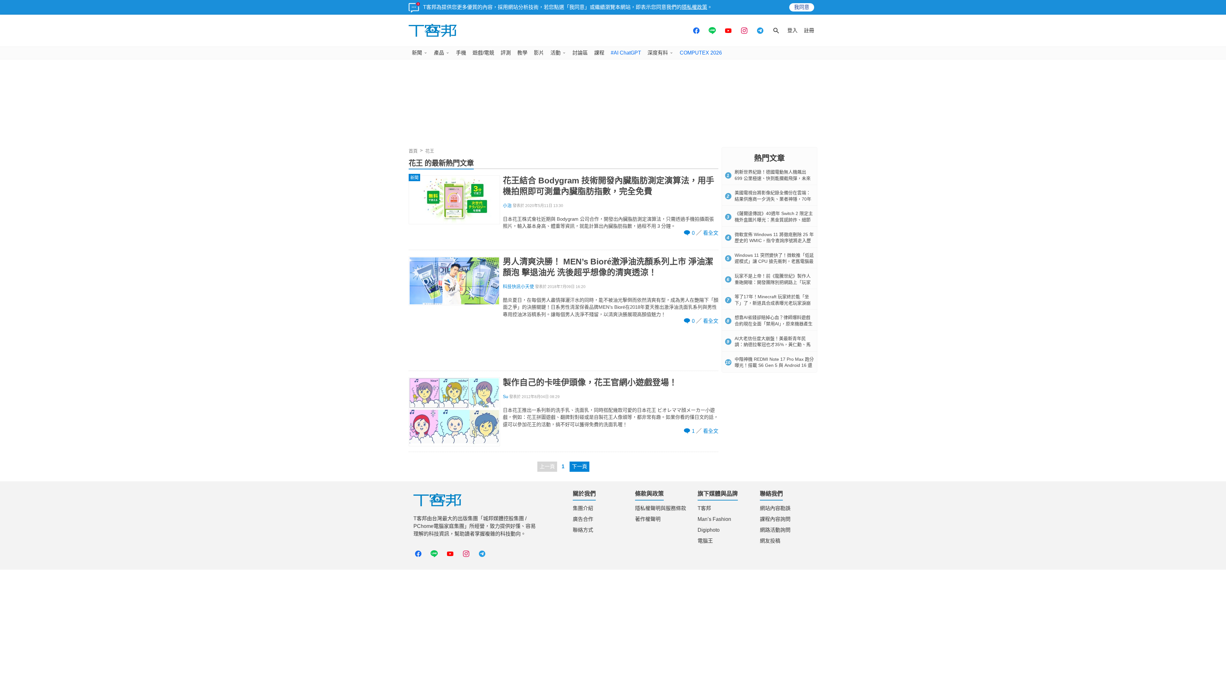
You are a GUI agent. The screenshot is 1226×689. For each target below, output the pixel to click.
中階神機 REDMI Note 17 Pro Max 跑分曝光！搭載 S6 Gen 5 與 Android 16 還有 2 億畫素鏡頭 (774, 365)
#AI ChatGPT (626, 53)
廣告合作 (583, 519)
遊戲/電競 (483, 53)
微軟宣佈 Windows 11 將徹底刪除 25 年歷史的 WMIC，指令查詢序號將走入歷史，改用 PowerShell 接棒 (774, 240)
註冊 (809, 30)
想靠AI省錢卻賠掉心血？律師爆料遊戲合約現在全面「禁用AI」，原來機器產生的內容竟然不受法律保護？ (774, 323)
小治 (507, 205)
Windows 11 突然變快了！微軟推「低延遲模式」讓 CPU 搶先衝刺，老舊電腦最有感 (774, 261)
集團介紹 (583, 508)
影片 (539, 53)
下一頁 (579, 466)
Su (505, 396)
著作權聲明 (648, 519)
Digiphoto (709, 530)
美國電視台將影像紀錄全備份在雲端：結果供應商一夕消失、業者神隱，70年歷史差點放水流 (773, 199)
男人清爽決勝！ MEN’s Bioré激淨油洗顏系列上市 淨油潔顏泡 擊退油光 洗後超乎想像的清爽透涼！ (608, 267)
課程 (599, 53)
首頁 (413, 151)
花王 (429, 151)
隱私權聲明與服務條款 (660, 508)
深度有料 (657, 53)
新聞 (417, 53)
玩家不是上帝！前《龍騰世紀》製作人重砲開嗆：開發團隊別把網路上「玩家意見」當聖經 (773, 282)
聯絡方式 (583, 530)
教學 (522, 53)
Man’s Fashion (714, 519)
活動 (555, 53)
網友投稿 (770, 541)
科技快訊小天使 (518, 286)
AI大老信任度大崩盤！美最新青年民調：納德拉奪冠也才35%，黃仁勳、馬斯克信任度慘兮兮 (773, 344)
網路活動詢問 (775, 530)
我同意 (801, 7)
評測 (506, 53)
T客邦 (704, 508)
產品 (439, 53)
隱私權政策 (694, 7)
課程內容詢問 (775, 519)
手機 (461, 53)
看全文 (710, 233)
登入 (792, 30)
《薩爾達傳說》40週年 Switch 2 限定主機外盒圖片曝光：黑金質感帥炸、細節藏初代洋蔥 (774, 219)
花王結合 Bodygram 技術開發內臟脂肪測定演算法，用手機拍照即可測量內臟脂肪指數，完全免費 (608, 186)
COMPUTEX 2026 (701, 53)
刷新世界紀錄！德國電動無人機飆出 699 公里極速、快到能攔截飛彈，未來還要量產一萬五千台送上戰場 (773, 178)
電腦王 (705, 541)
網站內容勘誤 (775, 508)
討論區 (580, 53)
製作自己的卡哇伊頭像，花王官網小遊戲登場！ (590, 382)
